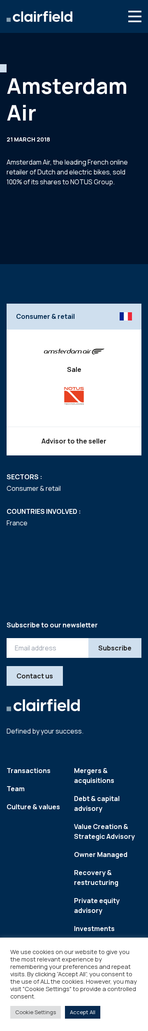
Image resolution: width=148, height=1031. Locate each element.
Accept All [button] (82, 1012)
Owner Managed (100, 854)
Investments (94, 928)
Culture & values (33, 806)
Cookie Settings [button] (35, 1012)
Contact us (34, 675)
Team (16, 788)
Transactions (29, 770)
